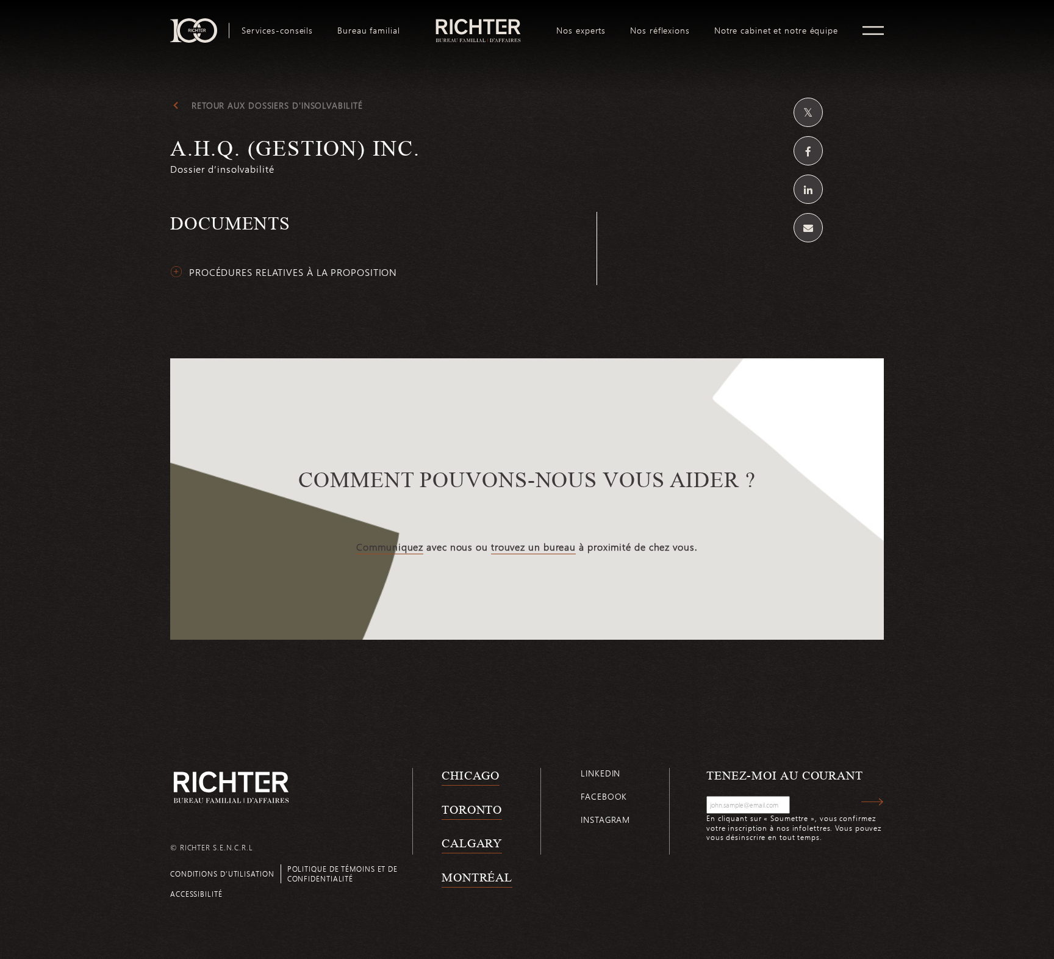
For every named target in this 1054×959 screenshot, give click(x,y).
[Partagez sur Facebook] (808, 150)
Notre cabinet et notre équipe (776, 30)
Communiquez (389, 547)
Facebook (604, 796)
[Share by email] (808, 227)
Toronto (472, 809)
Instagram (605, 819)
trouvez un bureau (533, 547)
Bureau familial (368, 30)
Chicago (471, 775)
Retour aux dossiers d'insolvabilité (277, 105)
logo (478, 23)
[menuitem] (277, 30)
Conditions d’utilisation (222, 873)
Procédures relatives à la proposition (293, 272)
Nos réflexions (660, 30)
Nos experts (581, 30)
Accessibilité (196, 894)
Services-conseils (277, 30)
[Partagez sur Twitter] (808, 112)
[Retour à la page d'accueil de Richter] (231, 787)
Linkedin (600, 773)
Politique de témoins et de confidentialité (342, 873)
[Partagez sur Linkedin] (808, 189)
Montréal (477, 877)
